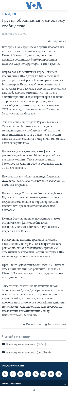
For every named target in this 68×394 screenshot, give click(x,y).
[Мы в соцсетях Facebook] (5, 374)
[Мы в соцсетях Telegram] (58, 374)
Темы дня (9, 14)
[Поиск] (34, 390)
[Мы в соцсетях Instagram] (28, 374)
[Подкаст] (43, 374)
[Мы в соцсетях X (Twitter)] (13, 374)
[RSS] (36, 374)
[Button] (57, 41)
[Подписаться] (51, 374)
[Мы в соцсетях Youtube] (20, 374)
